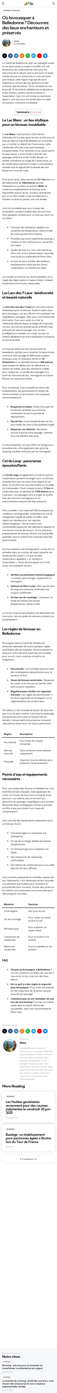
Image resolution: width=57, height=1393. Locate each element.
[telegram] (33, 55)
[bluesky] (45, 55)
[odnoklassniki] (22, 55)
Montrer (35, 112)
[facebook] (10, 55)
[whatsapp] (27, 55)
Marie (16, 41)
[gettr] (39, 55)
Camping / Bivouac (11, 10)
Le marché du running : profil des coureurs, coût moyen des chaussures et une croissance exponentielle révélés (28, 1383)
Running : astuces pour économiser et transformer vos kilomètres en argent (22, 1367)
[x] (4, 55)
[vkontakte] (16, 55)
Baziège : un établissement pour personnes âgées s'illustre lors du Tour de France (28, 1138)
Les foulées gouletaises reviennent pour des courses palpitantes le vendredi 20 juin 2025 (28, 1107)
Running (11, 1096)
